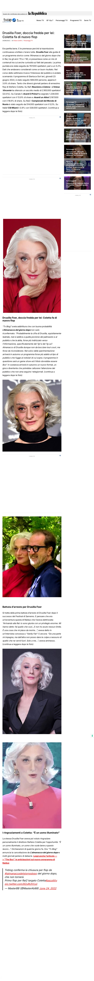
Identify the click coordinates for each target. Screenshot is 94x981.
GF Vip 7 (49, 20)
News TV (40, 20)
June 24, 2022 (47, 888)
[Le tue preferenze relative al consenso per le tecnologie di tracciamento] (92, 735)
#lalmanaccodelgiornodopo (21, 873)
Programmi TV (76, 20)
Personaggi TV (62, 20)
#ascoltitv (51, 880)
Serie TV (87, 20)
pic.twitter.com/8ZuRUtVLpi (21, 884)
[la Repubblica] (37, 14)
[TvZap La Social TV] (13, 20)
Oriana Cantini (17, 40)
